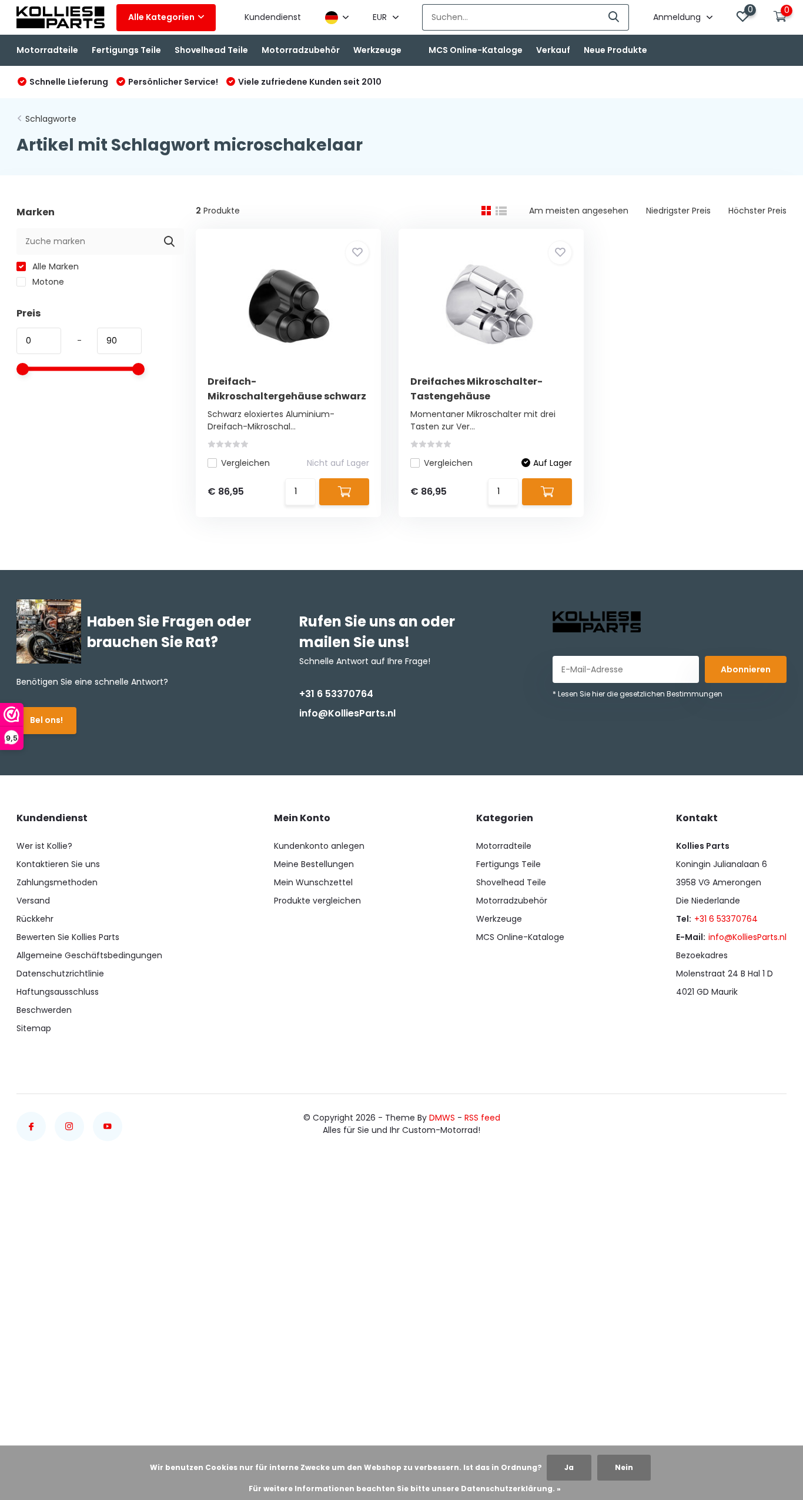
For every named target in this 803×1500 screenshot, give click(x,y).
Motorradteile (47, 50)
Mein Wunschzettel (313, 882)
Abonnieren (746, 669)
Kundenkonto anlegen (319, 846)
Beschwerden (44, 1010)
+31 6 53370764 (336, 694)
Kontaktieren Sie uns (58, 864)
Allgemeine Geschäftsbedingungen (89, 955)
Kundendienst (273, 17)
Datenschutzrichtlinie (60, 973)
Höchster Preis (757, 210)
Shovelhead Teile (211, 50)
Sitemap (33, 1028)
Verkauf (553, 50)
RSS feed (482, 1118)
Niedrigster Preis (678, 210)
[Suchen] (614, 17)
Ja (569, 1467)
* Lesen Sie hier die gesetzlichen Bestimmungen (637, 694)
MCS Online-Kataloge (476, 50)
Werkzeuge (377, 50)
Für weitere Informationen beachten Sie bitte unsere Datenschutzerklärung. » (405, 1489)
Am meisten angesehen (578, 210)
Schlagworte (50, 119)
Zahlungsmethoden (57, 882)
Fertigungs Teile (126, 50)
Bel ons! (46, 720)
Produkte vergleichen (317, 900)
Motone (47, 282)
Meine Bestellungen (314, 864)
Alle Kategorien (161, 17)
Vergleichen (245, 463)
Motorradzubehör (301, 50)
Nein (624, 1467)
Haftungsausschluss (57, 992)
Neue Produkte (615, 50)
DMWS (442, 1118)
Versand (33, 900)
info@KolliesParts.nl (347, 713)
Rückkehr (34, 919)
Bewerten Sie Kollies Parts (67, 937)
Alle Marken (54, 266)
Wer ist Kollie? (44, 846)
